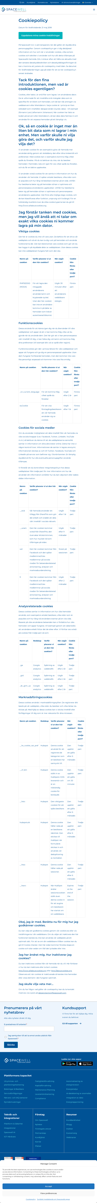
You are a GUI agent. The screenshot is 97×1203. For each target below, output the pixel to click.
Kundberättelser (73, 1120)
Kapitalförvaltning (43, 1085)
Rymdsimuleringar (12, 1102)
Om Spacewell (41, 1120)
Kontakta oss (43, 2)
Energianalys (72, 1089)
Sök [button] (22, 2)
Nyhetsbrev (54, 2)
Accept (48, 1186)
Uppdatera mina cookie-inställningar (40, 35)
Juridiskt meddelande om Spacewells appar (53, 1199)
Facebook (34, 552)
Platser (38, 1146)
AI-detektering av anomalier (78, 1093)
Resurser (71, 1114)
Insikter (69, 1129)
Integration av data (74, 1098)
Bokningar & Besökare (14, 1089)
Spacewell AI (9, 1132)
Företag (40, 1114)
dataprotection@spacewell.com (52, 993)
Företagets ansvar (43, 1129)
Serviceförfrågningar (13, 1093)
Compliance (40, 1098)
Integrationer (10, 1128)
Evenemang (71, 1133)
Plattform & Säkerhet (13, 1124)
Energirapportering (74, 1102)
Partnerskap (40, 1133)
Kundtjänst (31, 2)
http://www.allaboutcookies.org (32, 971)
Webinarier (71, 1137)
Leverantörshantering (44, 1094)
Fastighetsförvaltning (44, 1081)
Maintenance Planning (45, 1090)
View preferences (48, 1193)
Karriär (38, 1142)
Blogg (69, 1124)
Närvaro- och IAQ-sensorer (16, 1098)
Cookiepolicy (31, 1199)
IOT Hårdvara (10, 1137)
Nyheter (38, 1124)
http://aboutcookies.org (61, 971)
